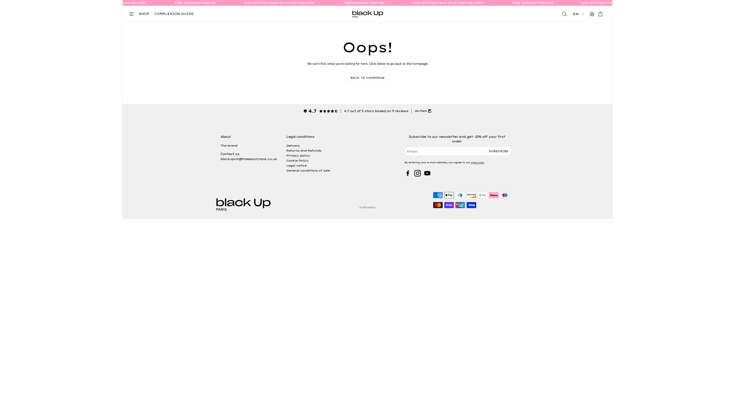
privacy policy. (477, 162)
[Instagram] (417, 173)
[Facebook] (407, 173)
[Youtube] (427, 173)
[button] (131, 14)
